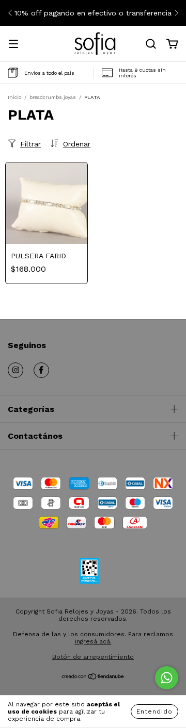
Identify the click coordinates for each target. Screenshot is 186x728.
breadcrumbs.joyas (52, 97)
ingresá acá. (93, 641)
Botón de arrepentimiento (93, 656)
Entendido (154, 711)
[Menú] (13, 45)
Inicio (14, 97)
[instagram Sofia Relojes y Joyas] (15, 370)
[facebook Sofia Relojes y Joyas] (41, 370)
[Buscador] (151, 44)
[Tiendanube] (93, 678)
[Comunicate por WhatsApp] (166, 677)
